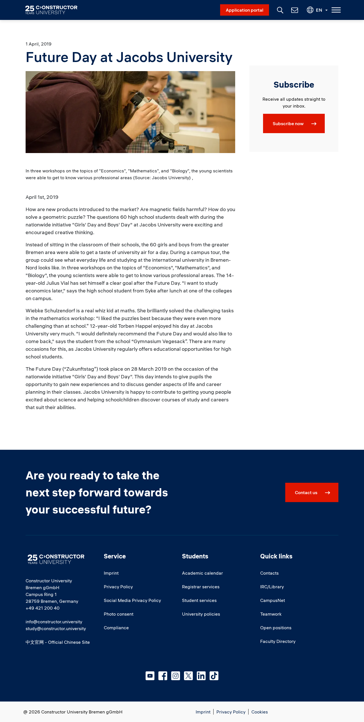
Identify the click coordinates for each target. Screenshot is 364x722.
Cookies (259, 712)
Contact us (306, 492)
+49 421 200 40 (42, 608)
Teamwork (271, 614)
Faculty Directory (277, 641)
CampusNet (272, 600)
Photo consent (118, 614)
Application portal (244, 10)
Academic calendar (202, 573)
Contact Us (294, 10)
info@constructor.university (54, 621)
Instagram (176, 676)
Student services (199, 600)
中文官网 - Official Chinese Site (58, 642)
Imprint (111, 573)
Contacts (269, 573)
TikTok (214, 676)
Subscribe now (288, 123)
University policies (201, 614)
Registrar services (201, 586)
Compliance (116, 627)
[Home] (54, 9)
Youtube (150, 676)
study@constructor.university (56, 628)
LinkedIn (201, 676)
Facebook (163, 676)
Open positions (275, 627)
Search (279, 9)
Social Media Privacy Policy (132, 600)
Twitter (188, 676)
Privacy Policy (118, 586)
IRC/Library (272, 586)
